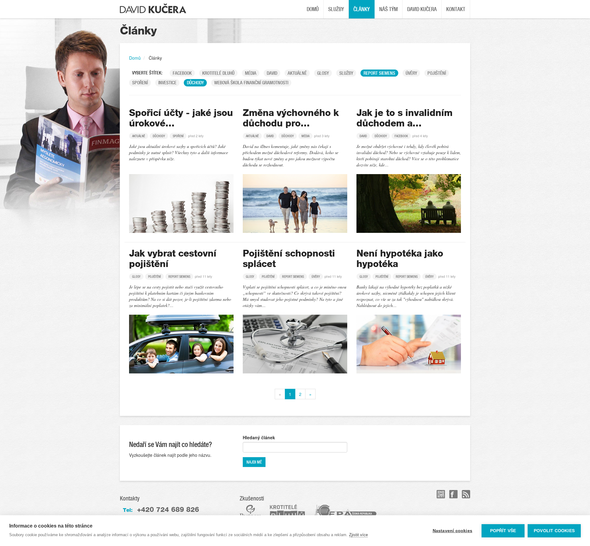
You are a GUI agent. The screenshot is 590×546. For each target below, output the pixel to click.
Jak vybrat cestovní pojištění (172, 258)
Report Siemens (379, 73)
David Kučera (422, 9)
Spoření (140, 83)
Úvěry (411, 73)
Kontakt (455, 9)
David (272, 73)
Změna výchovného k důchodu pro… (291, 118)
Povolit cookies (554, 530)
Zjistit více (358, 534)
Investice (167, 83)
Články (361, 9)
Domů (313, 9)
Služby (336, 9)
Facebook (182, 73)
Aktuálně (297, 73)
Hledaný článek (259, 437)
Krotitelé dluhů (218, 73)
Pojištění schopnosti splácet (289, 258)
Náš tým (388, 9)
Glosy (323, 73)
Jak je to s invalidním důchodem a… (404, 118)
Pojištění (436, 73)
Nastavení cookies (452, 530)
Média (250, 73)
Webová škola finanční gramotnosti (251, 83)
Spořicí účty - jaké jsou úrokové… (181, 118)
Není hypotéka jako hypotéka (399, 258)
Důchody (195, 83)
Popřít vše (503, 530)
